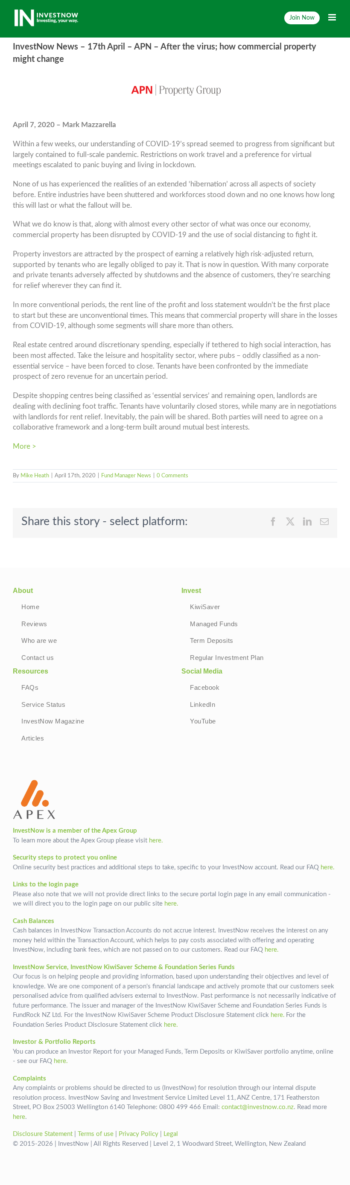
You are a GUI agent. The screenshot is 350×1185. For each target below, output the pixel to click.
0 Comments (172, 476)
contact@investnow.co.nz (258, 1107)
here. (156, 840)
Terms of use (96, 1134)
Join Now (302, 18)
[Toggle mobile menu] (332, 17)
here (19, 1117)
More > (24, 446)
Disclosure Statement (43, 1134)
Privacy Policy (138, 1134)
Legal (170, 1134)
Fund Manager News (126, 476)
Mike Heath (34, 476)
